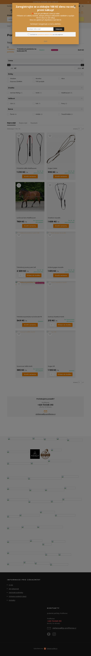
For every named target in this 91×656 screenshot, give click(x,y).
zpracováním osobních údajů (44, 34)
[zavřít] (75, 6)
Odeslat (59, 29)
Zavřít (45, 41)
